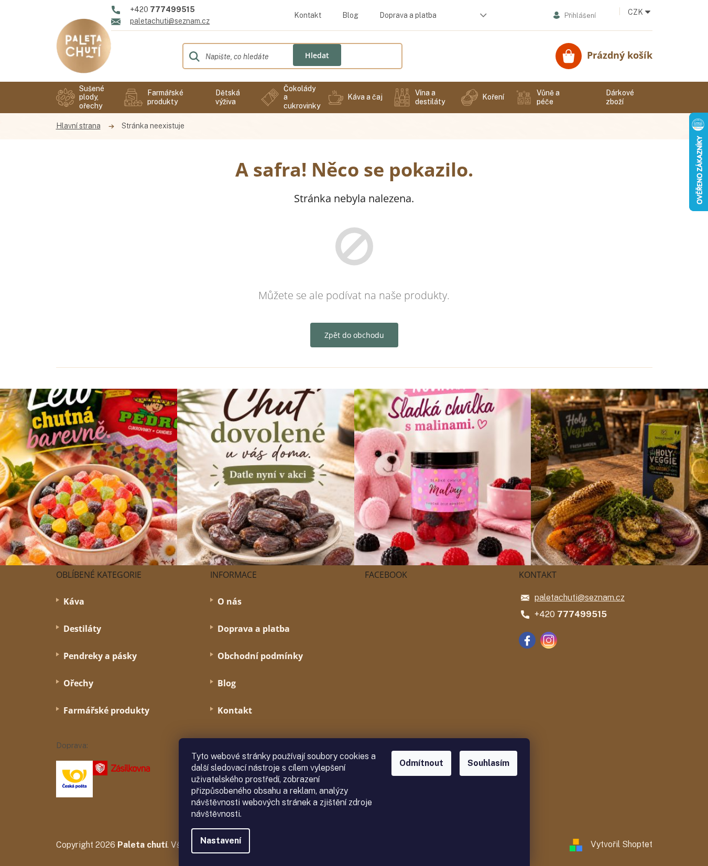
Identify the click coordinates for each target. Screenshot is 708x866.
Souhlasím (488, 763)
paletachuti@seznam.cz (580, 597)
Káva (73, 601)
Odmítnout (421, 763)
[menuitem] (85, 97)
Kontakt (307, 15)
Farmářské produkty (106, 710)
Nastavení (220, 841)
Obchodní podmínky (260, 656)
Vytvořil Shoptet (621, 844)
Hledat (317, 55)
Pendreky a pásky (100, 656)
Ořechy (78, 683)
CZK (636, 12)
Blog (350, 15)
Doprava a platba (408, 15)
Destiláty (82, 628)
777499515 (582, 614)
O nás (229, 601)
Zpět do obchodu (354, 335)
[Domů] (83, 126)
